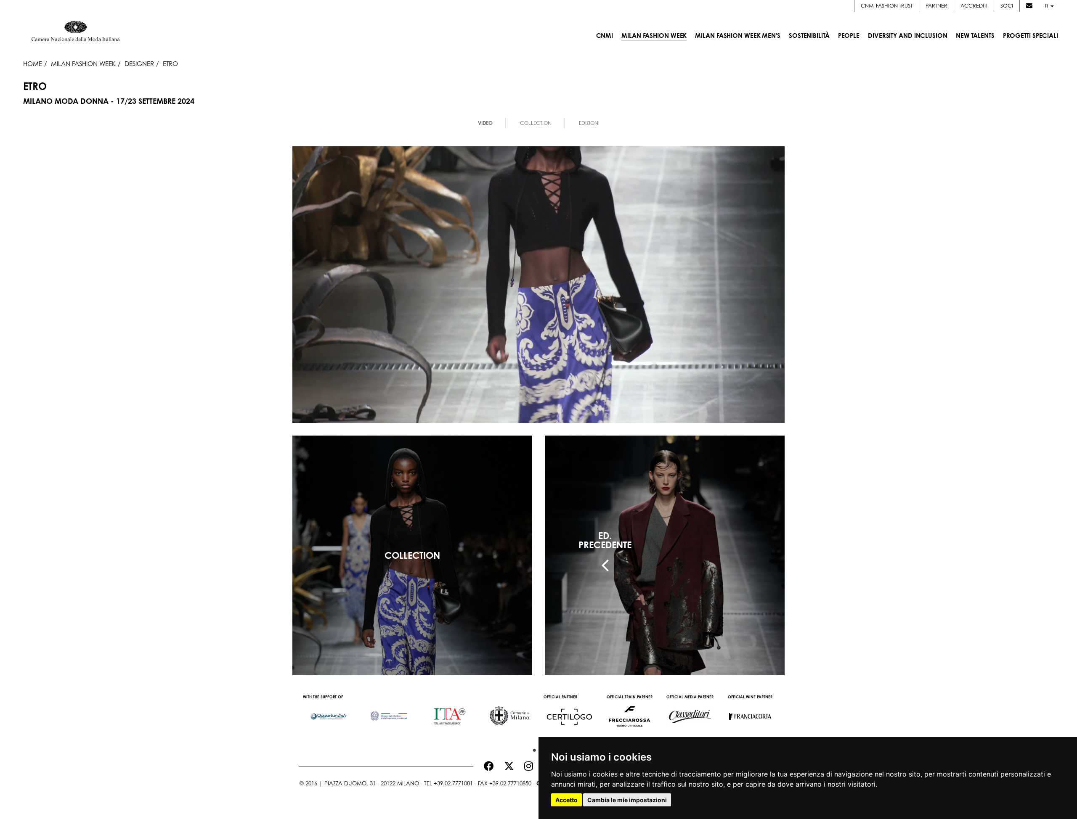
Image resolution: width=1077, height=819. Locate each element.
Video (485, 123)
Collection (536, 123)
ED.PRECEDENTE (604, 540)
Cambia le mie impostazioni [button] (627, 799)
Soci (1006, 6)
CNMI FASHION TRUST (887, 6)
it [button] (1047, 6)
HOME (32, 63)
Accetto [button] (566, 799)
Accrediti (973, 6)
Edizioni (589, 123)
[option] (329, 712)
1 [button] (532, 748)
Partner (936, 6)
